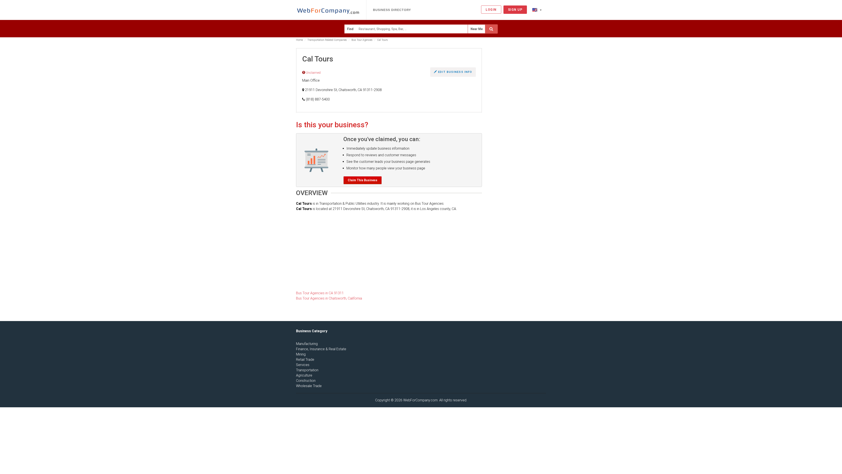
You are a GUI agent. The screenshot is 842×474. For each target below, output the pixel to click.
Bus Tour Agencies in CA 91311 (320, 293)
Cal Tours (382, 39)
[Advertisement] (517, 114)
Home (299, 39)
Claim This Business (362, 180)
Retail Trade (305, 359)
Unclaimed (313, 72)
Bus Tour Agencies (362, 39)
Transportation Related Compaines (327, 39)
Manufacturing (307, 344)
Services (302, 365)
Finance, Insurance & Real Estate (321, 349)
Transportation (307, 370)
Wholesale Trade (309, 386)
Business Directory (392, 10)
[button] (537, 9)
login (491, 9)
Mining (301, 354)
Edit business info (454, 72)
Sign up (515, 9)
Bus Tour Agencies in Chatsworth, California (329, 298)
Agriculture (304, 375)
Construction (306, 381)
